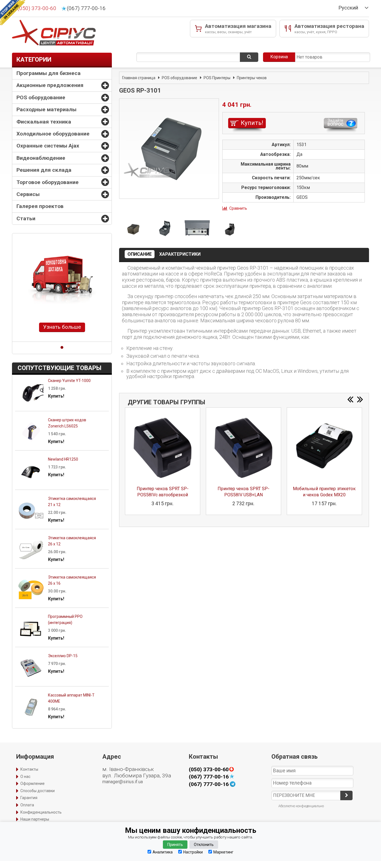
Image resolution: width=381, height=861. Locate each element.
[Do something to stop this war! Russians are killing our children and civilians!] (12, 12)
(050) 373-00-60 (37, 8)
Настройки (193, 852)
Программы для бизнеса (48, 73)
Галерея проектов (40, 206)
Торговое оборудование (47, 182)
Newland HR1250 (63, 459)
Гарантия (28, 797)
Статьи (25, 218)
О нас (25, 776)
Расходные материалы (46, 109)
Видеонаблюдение (40, 158)
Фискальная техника (43, 121)
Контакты (29, 769)
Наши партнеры (34, 819)
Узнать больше (62, 327)
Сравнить (238, 208)
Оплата (27, 805)
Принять (175, 844)
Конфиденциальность (41, 812)
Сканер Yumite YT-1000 (69, 380)
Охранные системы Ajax (47, 145)
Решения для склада (43, 170)
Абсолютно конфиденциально (301, 806)
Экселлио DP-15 (63, 656)
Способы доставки (37, 791)
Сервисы (28, 194)
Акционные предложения (49, 85)
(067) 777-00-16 (86, 8)
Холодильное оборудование (53, 133)
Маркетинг (223, 852)
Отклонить (204, 844)
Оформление (32, 783)
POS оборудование (40, 97)
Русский (348, 8)
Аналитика (163, 852)
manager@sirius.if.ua (122, 781)
